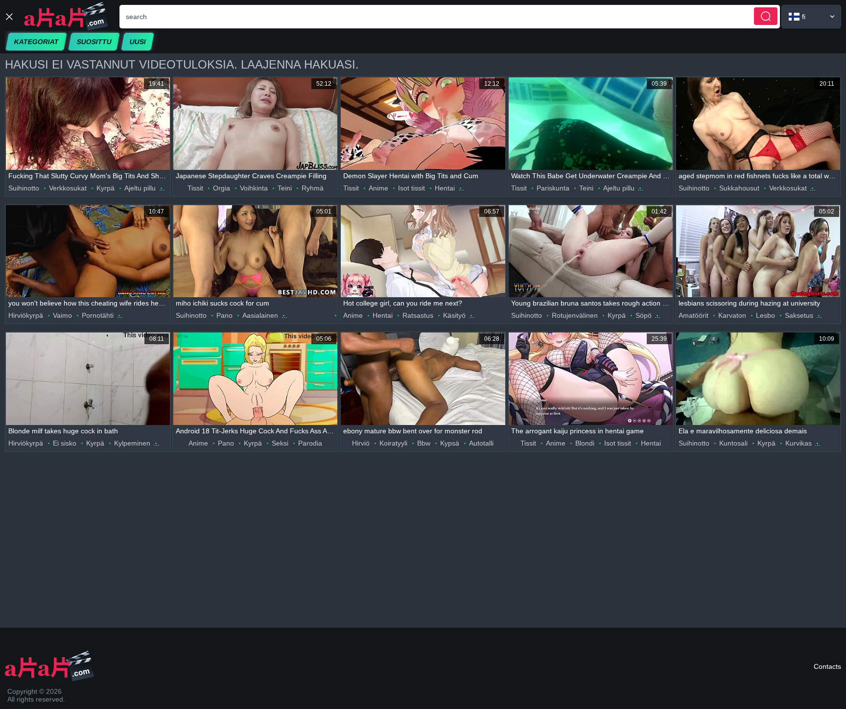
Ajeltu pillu (140, 188)
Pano (224, 315)
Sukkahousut (739, 188)
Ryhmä (313, 188)
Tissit (195, 188)
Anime (378, 188)
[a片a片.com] (66, 16)
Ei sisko (64, 443)
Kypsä (449, 443)
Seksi (280, 443)
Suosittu (94, 42)
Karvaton (732, 315)
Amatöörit (693, 315)
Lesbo (765, 315)
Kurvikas (798, 443)
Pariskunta (553, 188)
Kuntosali (733, 443)
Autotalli (481, 443)
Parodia (310, 443)
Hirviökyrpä (25, 315)
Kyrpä (105, 188)
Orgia (221, 188)
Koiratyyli (393, 443)
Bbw (423, 443)
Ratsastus (417, 315)
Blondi (584, 443)
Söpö (643, 315)
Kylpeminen (132, 443)
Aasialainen (260, 315)
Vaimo (62, 315)
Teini (285, 188)
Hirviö (361, 443)
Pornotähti (98, 315)
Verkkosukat (68, 188)
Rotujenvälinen (575, 315)
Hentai (445, 188)
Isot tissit (411, 188)
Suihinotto (23, 188)
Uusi (137, 42)
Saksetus (799, 315)
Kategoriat (36, 42)
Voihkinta (254, 188)
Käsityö (454, 315)
